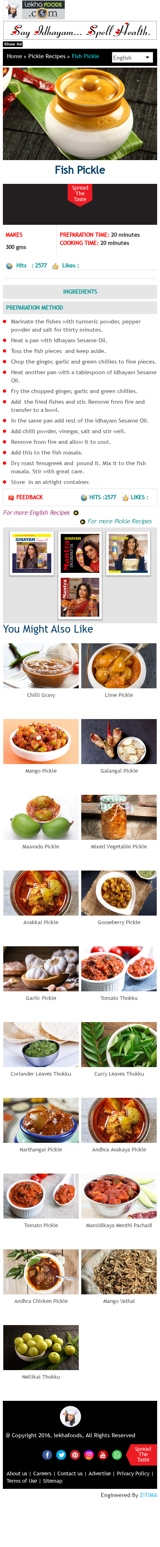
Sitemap (52, 1480)
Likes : (140, 497)
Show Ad (13, 44)
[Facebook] (47, 1455)
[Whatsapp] (117, 1455)
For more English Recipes (37, 512)
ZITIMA (148, 1495)
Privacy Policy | (135, 1473)
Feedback (29, 497)
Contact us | (72, 1473)
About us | (19, 1473)
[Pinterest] (75, 1455)
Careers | (44, 1473)
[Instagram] (89, 1454)
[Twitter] (61, 1455)
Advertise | (102, 1473)
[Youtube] (103, 1455)
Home (15, 56)
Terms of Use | (24, 1480)
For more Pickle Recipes (118, 521)
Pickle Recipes (47, 56)
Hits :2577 (103, 497)
